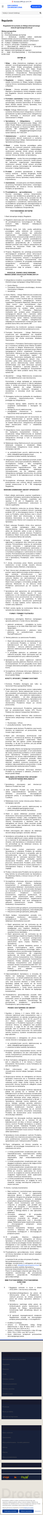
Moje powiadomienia (9, 1457)
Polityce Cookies (28, 1507)
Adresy (4, 1447)
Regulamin (6, 1364)
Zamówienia (6, 1437)
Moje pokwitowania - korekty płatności (16, 1442)
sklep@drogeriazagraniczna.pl (28, 1265)
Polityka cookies (8, 1379)
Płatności (5, 1369)
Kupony (5, 1452)
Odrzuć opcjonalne (26, 1511)
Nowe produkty (7, 1412)
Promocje (5, 1407)
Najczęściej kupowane (10, 1416)
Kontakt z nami (7, 1394)
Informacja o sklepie (10, 1465)
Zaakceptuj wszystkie (10, 1511)
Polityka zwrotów (8, 1389)
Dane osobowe (7, 1433)
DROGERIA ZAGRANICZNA (15, 6)
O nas (4, 1374)
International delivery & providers (14, 1359)
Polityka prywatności (9, 1384)
